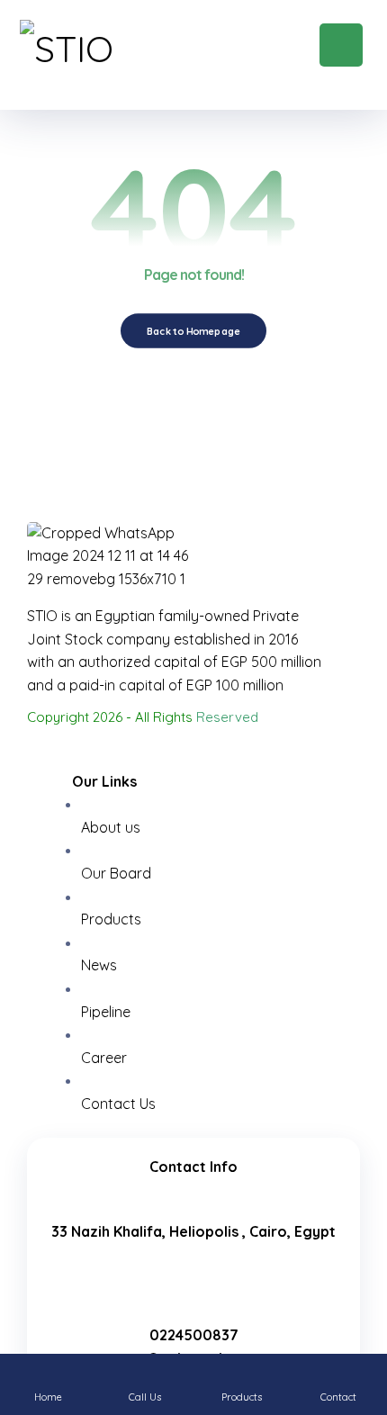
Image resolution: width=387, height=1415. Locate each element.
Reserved (227, 717)
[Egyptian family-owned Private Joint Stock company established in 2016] (110, 56)
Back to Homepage (193, 331)
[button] (341, 45)
